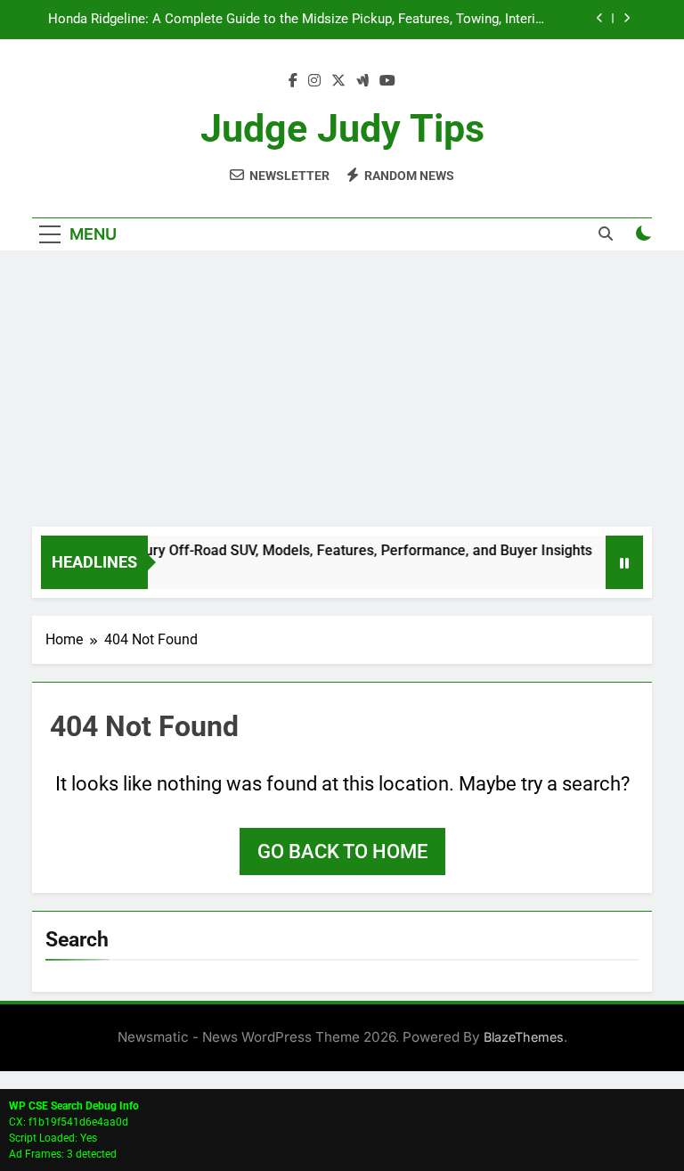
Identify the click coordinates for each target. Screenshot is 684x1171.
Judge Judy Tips (342, 128)
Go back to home (342, 851)
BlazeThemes (524, 1036)
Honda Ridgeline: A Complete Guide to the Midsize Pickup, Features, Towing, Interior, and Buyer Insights (299, 19)
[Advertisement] (342, 393)
